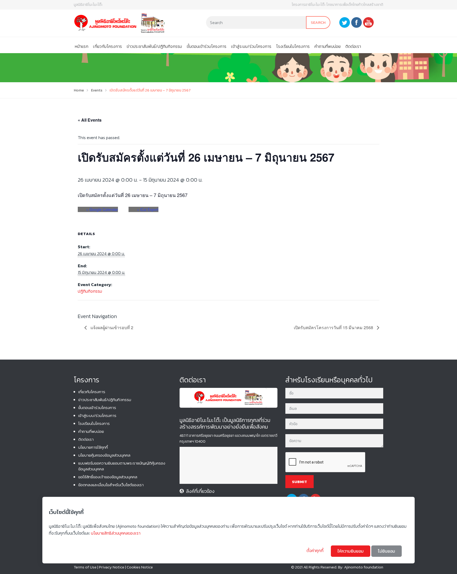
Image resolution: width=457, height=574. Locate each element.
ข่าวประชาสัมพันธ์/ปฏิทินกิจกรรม (154, 46)
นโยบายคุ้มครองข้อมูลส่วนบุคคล (104, 455)
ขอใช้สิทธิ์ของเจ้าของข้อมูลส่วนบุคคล (107, 477)
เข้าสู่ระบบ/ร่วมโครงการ (251, 46)
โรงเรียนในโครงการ (293, 46)
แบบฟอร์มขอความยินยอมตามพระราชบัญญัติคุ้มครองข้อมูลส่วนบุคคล (121, 466)
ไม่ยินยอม (386, 551)
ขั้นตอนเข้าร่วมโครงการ (206, 46)
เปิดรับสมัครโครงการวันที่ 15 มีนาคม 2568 (334, 327)
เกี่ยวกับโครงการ (107, 46)
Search (318, 22)
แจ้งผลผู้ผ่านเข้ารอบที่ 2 (111, 327)
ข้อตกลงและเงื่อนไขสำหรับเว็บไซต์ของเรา (111, 485)
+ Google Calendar (102, 209)
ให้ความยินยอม (350, 551)
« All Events (90, 120)
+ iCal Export (147, 209)
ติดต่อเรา (353, 46)
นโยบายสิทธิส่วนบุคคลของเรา (115, 533)
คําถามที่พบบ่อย (327, 46)
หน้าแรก (81, 46)
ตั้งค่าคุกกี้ (316, 550)
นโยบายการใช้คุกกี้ (93, 447)
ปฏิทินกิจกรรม (90, 291)
